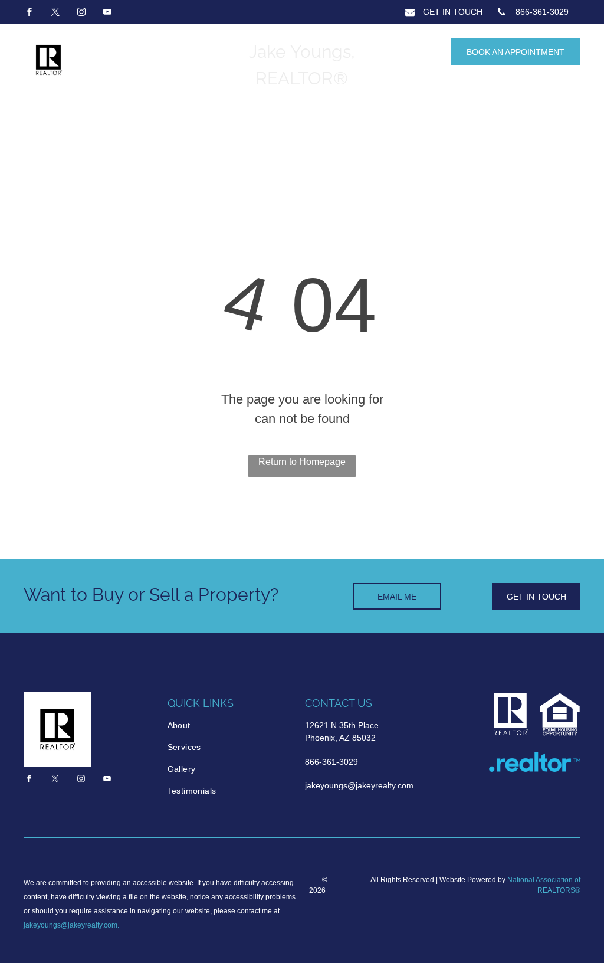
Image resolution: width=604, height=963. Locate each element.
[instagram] (81, 13)
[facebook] (29, 13)
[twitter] (55, 13)
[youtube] (107, 13)
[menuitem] (218, 725)
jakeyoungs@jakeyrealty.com (70, 925)
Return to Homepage (302, 462)
